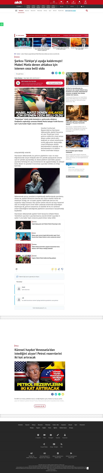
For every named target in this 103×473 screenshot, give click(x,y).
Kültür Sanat (63, 428)
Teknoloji (39, 10)
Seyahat (63, 425)
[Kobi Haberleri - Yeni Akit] (70, 10)
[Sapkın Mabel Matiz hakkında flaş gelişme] (39, 263)
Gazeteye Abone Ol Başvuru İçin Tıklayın (44, 456)
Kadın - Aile (56, 425)
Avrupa (71, 428)
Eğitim (55, 428)
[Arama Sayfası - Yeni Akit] (87, 10)
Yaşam (38, 428)
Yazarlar (58, 437)
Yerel (49, 428)
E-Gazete (38, 437)
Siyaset (27, 10)
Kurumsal (65, 437)
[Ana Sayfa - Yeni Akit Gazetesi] (18, 2)
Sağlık (44, 428)
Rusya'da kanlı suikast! (51, 35)
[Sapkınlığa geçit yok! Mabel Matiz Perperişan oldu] (39, 229)
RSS (61, 447)
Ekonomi (33, 10)
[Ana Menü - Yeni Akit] (16, 10)
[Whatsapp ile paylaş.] (59, 73)
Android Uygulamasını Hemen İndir (71, 456)
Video (44, 437)
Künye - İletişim (54, 447)
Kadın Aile (61, 10)
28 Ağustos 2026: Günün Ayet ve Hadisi (68, 35)
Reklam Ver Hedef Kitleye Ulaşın (31, 456)
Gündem (21, 10)
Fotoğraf (50, 437)
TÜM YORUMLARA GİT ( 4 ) (39, 308)
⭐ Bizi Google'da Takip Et (54, 83)
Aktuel (55, 10)
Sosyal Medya (44, 447)
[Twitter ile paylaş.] (56, 73)
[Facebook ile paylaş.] (52, 73)
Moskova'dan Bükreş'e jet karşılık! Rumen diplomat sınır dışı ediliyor (28, 35)
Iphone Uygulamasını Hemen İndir (58, 456)
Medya (32, 428)
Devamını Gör (39, 406)
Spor (50, 10)
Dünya (45, 10)
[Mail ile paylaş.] (63, 73)
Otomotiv (82, 425)
